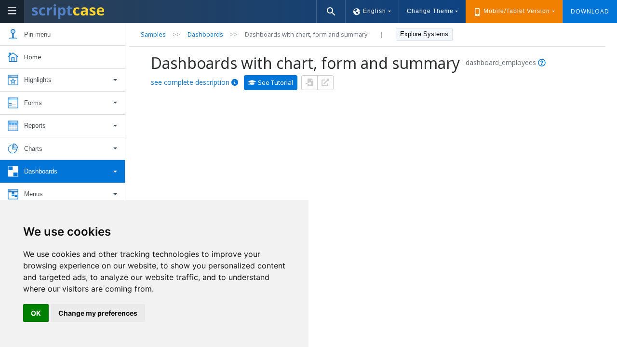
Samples (153, 34)
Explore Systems (424, 34)
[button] (62, 80)
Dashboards (205, 34)
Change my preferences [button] (97, 313)
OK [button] (36, 313)
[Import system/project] (309, 82)
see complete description (190, 82)
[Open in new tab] (325, 82)
